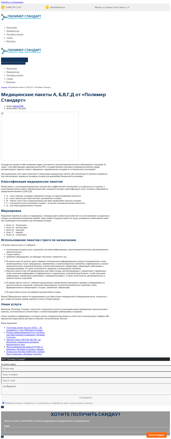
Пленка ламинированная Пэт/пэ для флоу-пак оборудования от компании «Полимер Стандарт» (25, 334)
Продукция (11, 27)
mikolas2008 (18, 106)
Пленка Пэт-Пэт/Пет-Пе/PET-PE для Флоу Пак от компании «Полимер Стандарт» (25, 353)
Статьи (9, 38)
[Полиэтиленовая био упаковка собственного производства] (21, 20)
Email (6, 426)
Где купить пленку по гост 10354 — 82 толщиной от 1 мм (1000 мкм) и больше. (24, 328)
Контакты (10, 41)
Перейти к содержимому (12, 2)
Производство (12, 31)
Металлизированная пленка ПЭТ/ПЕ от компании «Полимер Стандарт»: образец (25, 348)
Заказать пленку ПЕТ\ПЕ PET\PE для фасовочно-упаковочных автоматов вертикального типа (23, 342)
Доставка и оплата (14, 34)
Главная (4, 87)
